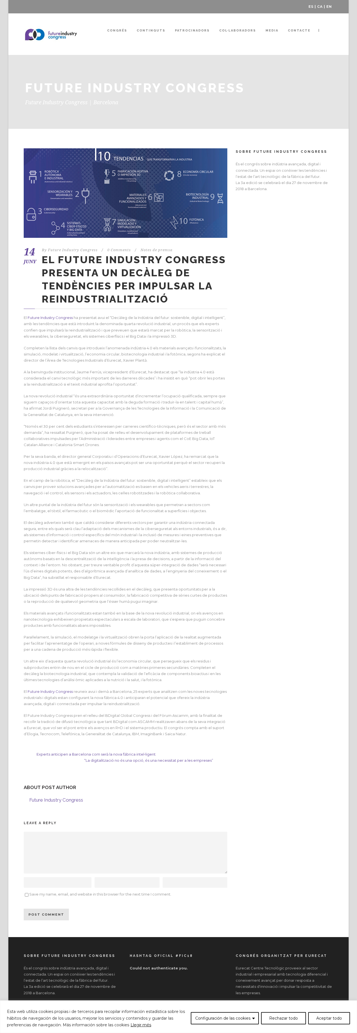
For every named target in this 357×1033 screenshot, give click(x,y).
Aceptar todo (329, 1018)
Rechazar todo (283, 1018)
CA (320, 6)
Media (272, 30)
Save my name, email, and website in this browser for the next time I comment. (100, 894)
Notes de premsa (157, 250)
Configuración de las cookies (222, 1018)
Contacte (299, 30)
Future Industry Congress (73, 250)
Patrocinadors (192, 30)
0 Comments (119, 250)
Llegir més (141, 1024)
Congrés (117, 30)
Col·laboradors (237, 30)
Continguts (151, 30)
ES (310, 6)
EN (329, 6)
